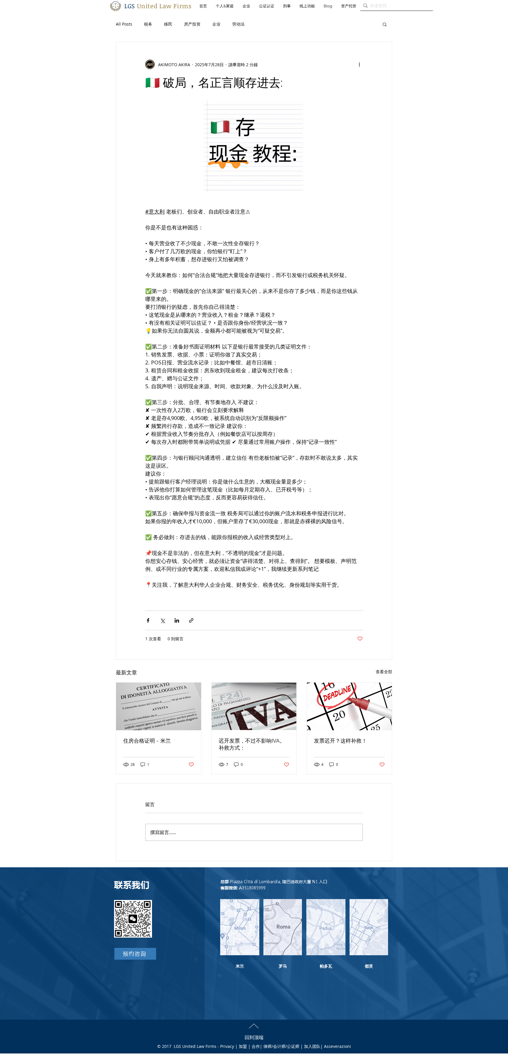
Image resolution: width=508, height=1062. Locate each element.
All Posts (124, 24)
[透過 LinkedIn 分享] (177, 620)
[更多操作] (359, 64)
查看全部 (384, 671)
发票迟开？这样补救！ (340, 741)
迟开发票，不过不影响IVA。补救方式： (252, 744)
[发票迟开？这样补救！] (349, 706)
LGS (158, 5)
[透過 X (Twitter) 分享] (162, 620)
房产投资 (192, 24)
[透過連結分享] (191, 620)
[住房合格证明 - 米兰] (158, 706)
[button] (384, 24)
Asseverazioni (337, 1046)
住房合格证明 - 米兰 (147, 741)
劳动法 (238, 24)
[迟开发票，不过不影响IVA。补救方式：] (254, 706)
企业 (216, 24)
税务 (148, 24)
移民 (168, 24)
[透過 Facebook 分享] (148, 620)
